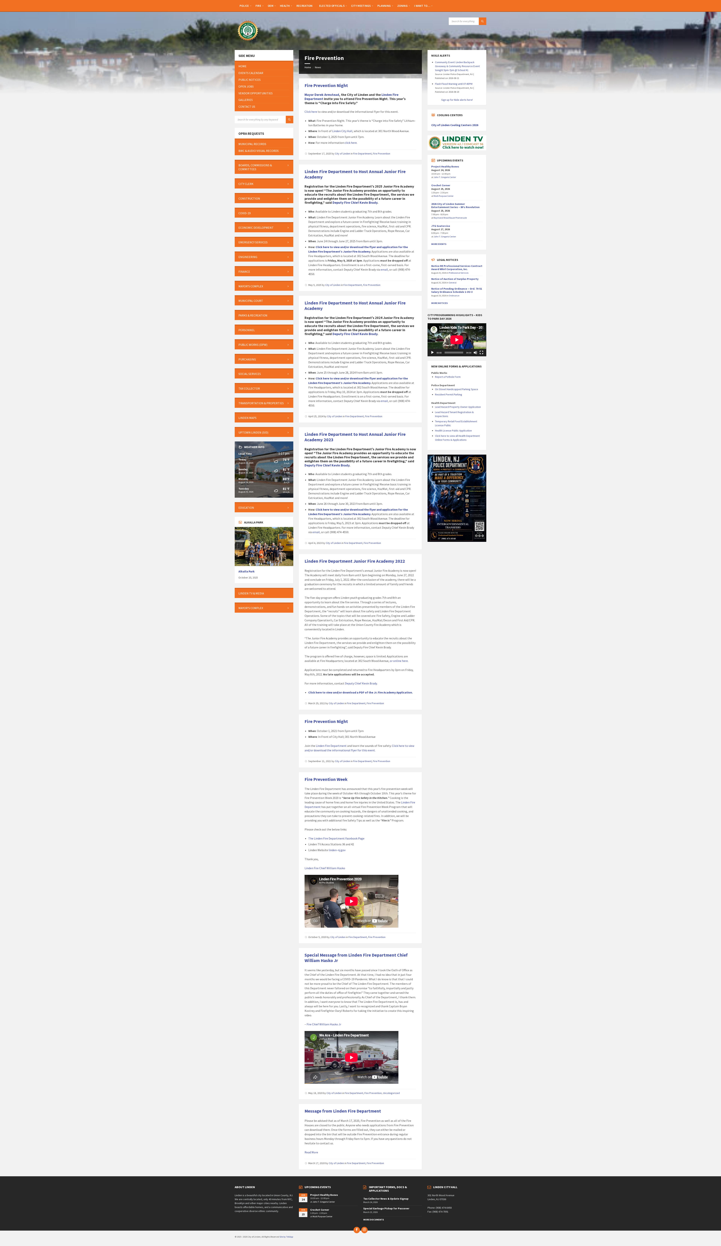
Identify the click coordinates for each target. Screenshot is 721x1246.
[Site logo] (248, 43)
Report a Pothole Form (448, 376)
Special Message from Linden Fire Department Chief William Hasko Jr (356, 957)
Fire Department (362, 153)
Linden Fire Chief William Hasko (325, 868)
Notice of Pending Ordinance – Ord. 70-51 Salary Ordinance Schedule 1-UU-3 (456, 290)
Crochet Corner (440, 185)
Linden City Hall (342, 131)
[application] (457, 339)
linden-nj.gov (337, 850)
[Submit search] (482, 21)
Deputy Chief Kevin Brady (361, 683)
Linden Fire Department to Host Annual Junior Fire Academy (355, 174)
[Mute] (475, 352)
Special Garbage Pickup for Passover (386, 1208)
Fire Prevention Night (326, 85)
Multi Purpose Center (443, 196)
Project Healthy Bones (445, 166)
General (452, 282)
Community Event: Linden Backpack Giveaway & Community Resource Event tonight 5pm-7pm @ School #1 (457, 66)
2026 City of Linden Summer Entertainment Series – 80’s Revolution (455, 205)
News (318, 67)
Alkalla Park (246, 571)
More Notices (439, 303)
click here (351, 143)
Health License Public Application (453, 430)
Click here (311, 112)
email (384, 269)
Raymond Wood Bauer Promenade (450, 217)
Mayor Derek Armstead (322, 94)
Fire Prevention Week (326, 779)
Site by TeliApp (286, 1236)
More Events (438, 244)
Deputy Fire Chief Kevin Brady (355, 202)
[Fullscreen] (481, 352)
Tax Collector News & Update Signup (386, 1198)
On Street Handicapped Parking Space (456, 389)
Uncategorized (391, 1093)
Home (308, 67)
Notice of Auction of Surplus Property (454, 279)
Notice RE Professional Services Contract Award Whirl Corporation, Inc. (456, 267)
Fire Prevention (381, 153)
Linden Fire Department (331, 746)
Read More (311, 1152)
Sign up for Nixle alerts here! (457, 99)
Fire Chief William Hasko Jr (324, 1024)
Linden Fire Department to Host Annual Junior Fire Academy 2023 (355, 437)
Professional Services (458, 272)
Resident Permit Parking (448, 394)
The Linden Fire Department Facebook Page (336, 838)
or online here (399, 661)
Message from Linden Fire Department (343, 1111)
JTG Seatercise (440, 226)
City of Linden (342, 153)
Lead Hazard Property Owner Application (458, 407)
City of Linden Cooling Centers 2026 (454, 125)
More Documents (373, 1219)
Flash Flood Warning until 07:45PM (453, 84)
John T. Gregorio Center (445, 177)
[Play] (432, 352)
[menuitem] (244, 5)
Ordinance (454, 295)
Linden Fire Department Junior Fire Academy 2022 (355, 561)
